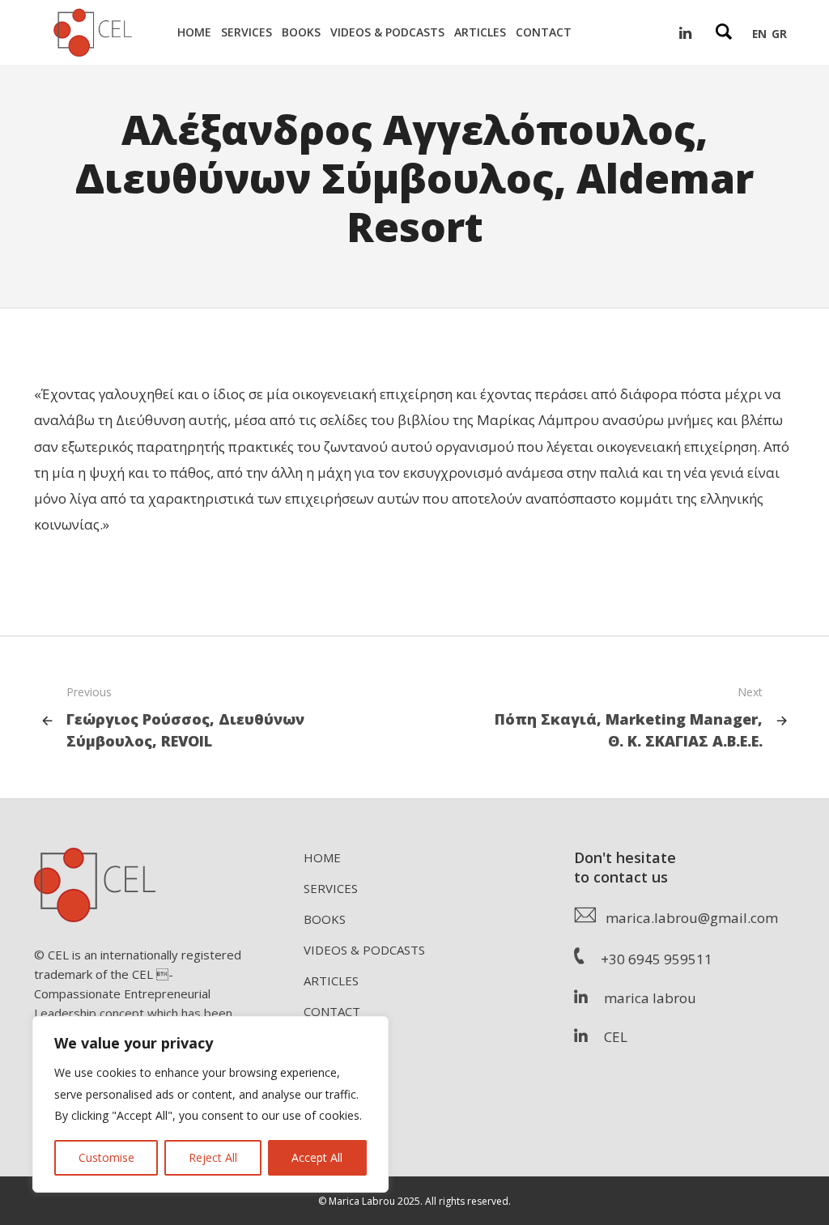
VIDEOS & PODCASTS (364, 950)
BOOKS (325, 919)
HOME (322, 857)
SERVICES (331, 888)
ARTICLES (331, 980)
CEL (607, 1036)
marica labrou (642, 998)
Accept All (316, 1157)
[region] (210, 1104)
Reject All (213, 1157)
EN (759, 33)
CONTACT (332, 1011)
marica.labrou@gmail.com (687, 917)
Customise (106, 1157)
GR (779, 33)
